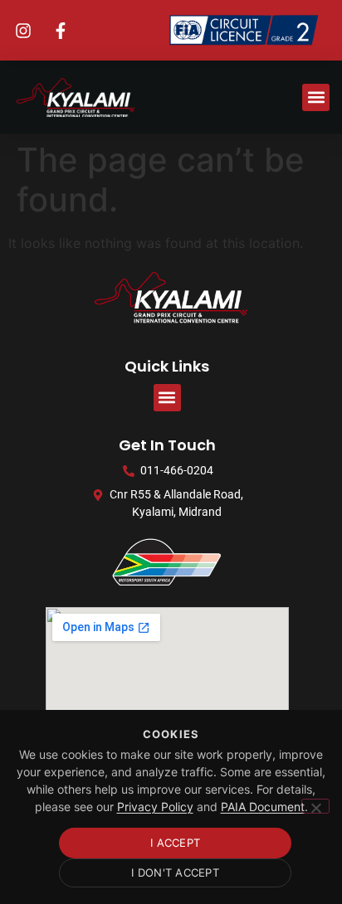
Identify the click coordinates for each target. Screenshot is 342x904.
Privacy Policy (155, 807)
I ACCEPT (175, 842)
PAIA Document (263, 807)
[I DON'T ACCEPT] (315, 806)
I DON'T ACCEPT (175, 872)
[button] (316, 97)
